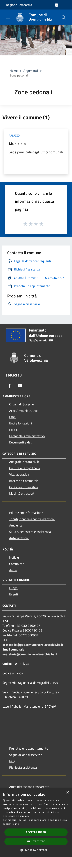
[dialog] (36, 822)
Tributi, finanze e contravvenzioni (32, 519)
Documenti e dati (20, 442)
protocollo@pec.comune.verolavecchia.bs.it (32, 644)
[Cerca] (63, 17)
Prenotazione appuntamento (28, 748)
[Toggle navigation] (8, 17)
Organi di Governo (21, 404)
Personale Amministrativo (27, 436)
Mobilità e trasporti (22, 493)
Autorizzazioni (19, 538)
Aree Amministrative (23, 410)
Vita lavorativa (19, 474)
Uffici (12, 417)
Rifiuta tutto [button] (35, 841)
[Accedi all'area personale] (56, 5)
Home (14, 70)
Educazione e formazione (26, 512)
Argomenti (30, 70)
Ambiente (15, 525)
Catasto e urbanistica (23, 487)
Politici (13, 429)
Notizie (14, 557)
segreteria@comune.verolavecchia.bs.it (29, 654)
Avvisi (13, 570)
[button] (35, 850)
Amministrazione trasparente (29, 786)
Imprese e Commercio (23, 480)
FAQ (12, 761)
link (17, 823)
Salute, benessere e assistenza (30, 531)
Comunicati (17, 563)
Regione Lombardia (19, 4)
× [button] (67, 792)
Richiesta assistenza (23, 767)
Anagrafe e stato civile (24, 461)
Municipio (17, 143)
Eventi (13, 594)
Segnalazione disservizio (25, 754)
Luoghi (13, 588)
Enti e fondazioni (20, 423)
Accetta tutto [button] (36, 832)
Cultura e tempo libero (24, 468)
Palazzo (14, 135)
